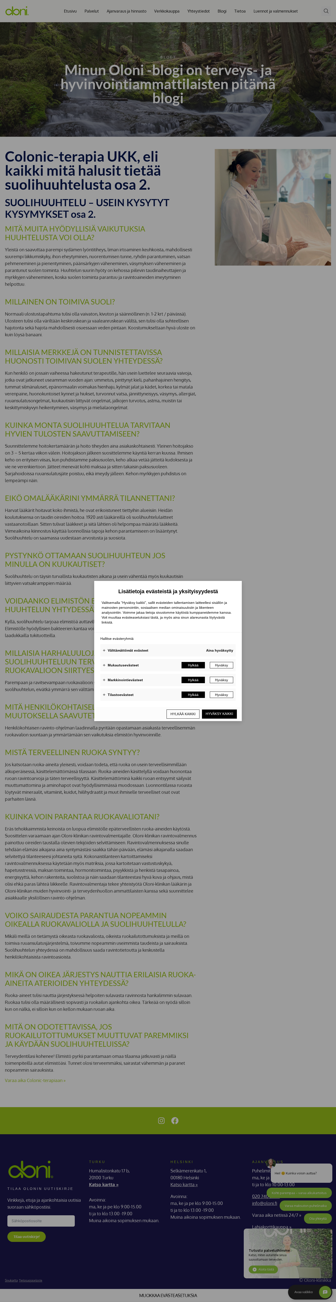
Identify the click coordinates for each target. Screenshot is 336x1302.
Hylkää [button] (193, 665)
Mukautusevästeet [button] (121, 665)
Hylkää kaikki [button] (183, 714)
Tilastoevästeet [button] (118, 694)
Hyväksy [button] (221, 665)
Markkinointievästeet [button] (123, 679)
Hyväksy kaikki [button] (219, 714)
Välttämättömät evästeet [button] (125, 650)
